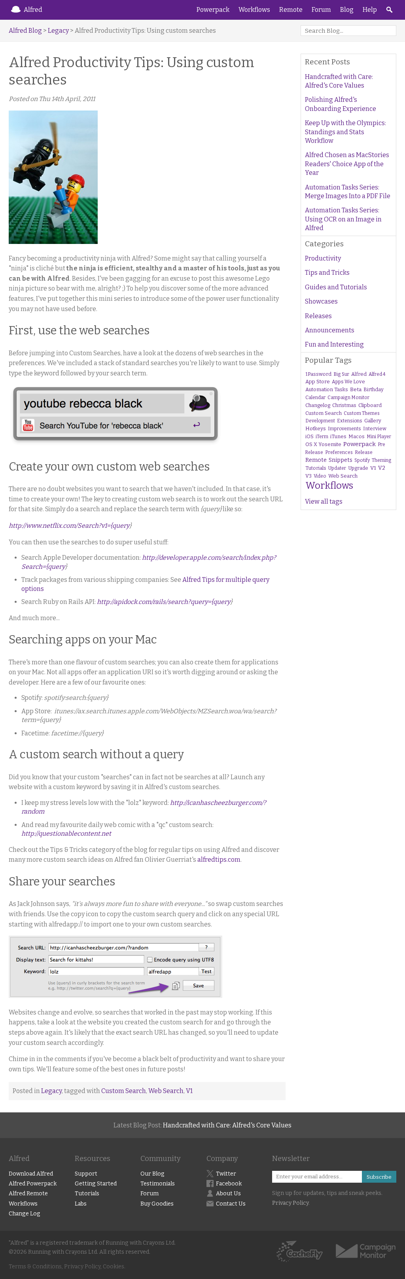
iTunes (338, 436)
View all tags (324, 501)
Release (364, 452)
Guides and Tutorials (336, 287)
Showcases (321, 301)
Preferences (339, 452)
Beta (355, 389)
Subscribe (379, 1177)
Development (320, 421)
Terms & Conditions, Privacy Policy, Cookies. (67, 1266)
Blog (347, 9)
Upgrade (358, 468)
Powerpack (213, 9)
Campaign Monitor (348, 397)
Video (320, 476)
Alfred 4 (377, 374)
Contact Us (231, 1203)
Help (370, 9)
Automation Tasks (326, 389)
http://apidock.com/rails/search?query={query (163, 602)
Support (86, 1173)
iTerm (322, 436)
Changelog (317, 405)
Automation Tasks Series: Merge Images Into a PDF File (347, 192)
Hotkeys (315, 428)
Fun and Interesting (334, 344)
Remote (291, 9)
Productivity (323, 258)
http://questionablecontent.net (66, 833)
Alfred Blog (25, 30)
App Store (317, 381)
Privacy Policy (290, 1203)
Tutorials (315, 468)
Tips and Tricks (327, 272)
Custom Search (123, 1091)
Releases (318, 316)
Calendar (315, 397)
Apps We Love (348, 381)
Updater (337, 468)
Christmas (344, 405)
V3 (308, 476)
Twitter (226, 1173)
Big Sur (341, 374)
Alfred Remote (28, 1193)
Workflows (254, 9)
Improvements (344, 428)
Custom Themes (362, 413)
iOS (309, 436)
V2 (381, 468)
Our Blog (152, 1173)
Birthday (373, 389)
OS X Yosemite (323, 444)
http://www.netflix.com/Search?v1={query (69, 525)
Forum (321, 9)
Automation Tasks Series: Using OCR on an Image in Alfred (343, 219)
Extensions (349, 421)
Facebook (229, 1183)
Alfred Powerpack (33, 1183)
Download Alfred (31, 1173)
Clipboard (370, 405)
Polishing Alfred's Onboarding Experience (340, 104)
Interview (374, 428)
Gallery (372, 421)
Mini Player (379, 436)
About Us (228, 1193)
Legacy (58, 30)
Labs (81, 1203)
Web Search (166, 1091)
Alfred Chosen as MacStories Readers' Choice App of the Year (347, 163)
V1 (189, 1091)
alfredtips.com (218, 859)
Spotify (362, 460)
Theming (381, 460)
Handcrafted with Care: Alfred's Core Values (339, 81)
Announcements (329, 330)
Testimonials (157, 1183)
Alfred (33, 9)
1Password (318, 374)
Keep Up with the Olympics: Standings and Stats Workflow (345, 131)
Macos (356, 436)
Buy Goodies (157, 1203)
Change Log (24, 1213)
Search (389, 10)
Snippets (340, 460)
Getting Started (96, 1183)
